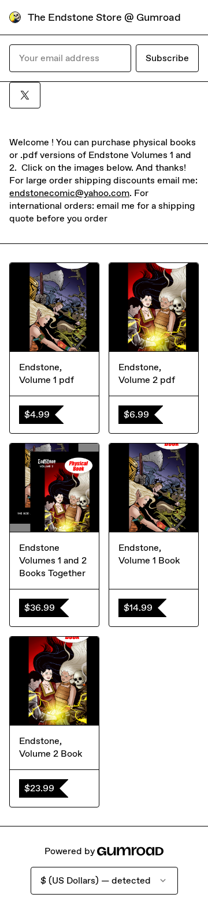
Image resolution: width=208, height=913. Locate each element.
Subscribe (167, 57)
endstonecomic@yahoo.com (69, 192)
